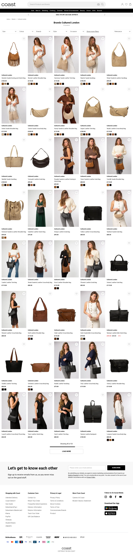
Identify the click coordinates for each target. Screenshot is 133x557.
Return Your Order (34, 501)
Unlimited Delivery (12, 498)
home (8, 19)
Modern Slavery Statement (82, 501)
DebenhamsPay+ (11, 507)
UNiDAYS (9, 526)
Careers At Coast (78, 498)
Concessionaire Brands (58, 510)
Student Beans (11, 523)
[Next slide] (104, 14)
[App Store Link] (111, 510)
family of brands (73, 475)
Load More (66, 451)
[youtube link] (120, 497)
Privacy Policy (55, 498)
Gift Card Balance (34, 516)
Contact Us (32, 498)
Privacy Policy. (91, 477)
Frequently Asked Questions (37, 504)
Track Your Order (33, 513)
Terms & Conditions (56, 501)
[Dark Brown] (32, 84)
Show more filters (93, 31)
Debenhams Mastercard (14, 510)
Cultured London (22, 19)
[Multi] (3, 389)
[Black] (8, 84)
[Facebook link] (115, 497)
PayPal (8, 516)
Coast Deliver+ (11, 501)
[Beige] (5, 84)
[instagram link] (106, 497)
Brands (14, 19)
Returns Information (34, 510)
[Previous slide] (28, 14)
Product (53, 513)
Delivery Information (35, 507)
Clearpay (9, 520)
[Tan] (3, 84)
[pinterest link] (110, 497)
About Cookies (55, 504)
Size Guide (9, 504)
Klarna (8, 513)
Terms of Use (54, 507)
